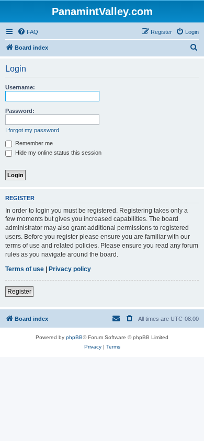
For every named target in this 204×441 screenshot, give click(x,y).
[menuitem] (27, 32)
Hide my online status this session (57, 152)
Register (19, 291)
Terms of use (24, 269)
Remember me (33, 143)
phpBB (74, 337)
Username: (20, 87)
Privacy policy (70, 269)
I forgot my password (32, 130)
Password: (20, 111)
